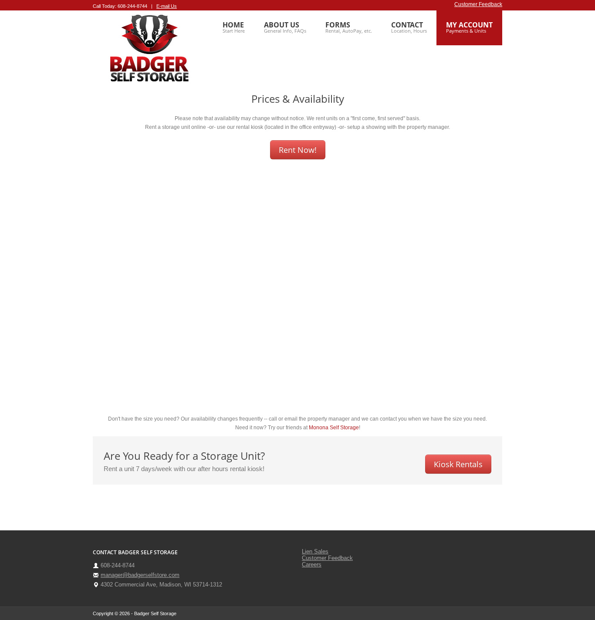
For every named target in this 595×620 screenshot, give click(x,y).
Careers (311, 564)
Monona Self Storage (334, 428)
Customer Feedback (478, 4)
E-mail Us (166, 6)
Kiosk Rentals (458, 464)
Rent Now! (298, 150)
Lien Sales (315, 551)
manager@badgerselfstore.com (140, 575)
